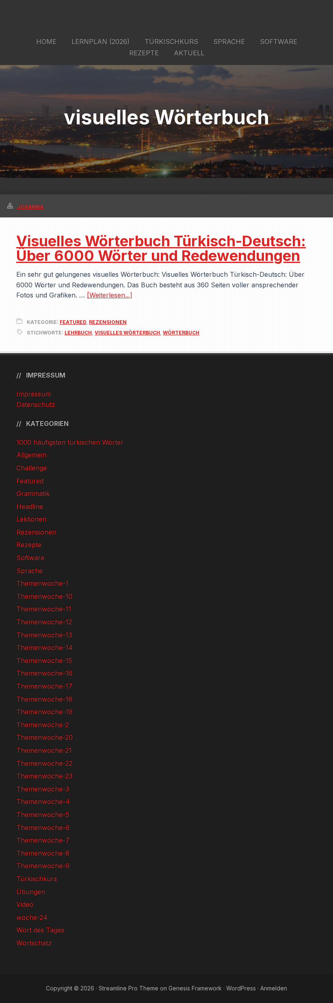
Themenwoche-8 (42, 853)
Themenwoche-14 (44, 647)
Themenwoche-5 (42, 814)
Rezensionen (108, 322)
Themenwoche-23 (44, 776)
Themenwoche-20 (44, 737)
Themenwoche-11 (43, 609)
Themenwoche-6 (42, 827)
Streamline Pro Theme (128, 988)
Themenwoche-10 (44, 596)
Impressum (33, 394)
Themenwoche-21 (43, 750)
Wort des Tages (40, 930)
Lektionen (31, 519)
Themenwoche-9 (42, 866)
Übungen (30, 892)
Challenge (31, 468)
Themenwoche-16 (44, 673)
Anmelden (273, 988)
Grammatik (33, 493)
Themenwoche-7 (42, 840)
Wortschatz (34, 943)
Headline (29, 506)
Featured (73, 322)
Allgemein (31, 455)
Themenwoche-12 (44, 622)
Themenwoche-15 (44, 660)
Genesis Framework (195, 988)
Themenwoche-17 (44, 686)
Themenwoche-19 (44, 712)
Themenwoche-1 (42, 583)
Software (30, 558)
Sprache (29, 571)
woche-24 (32, 917)
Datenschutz (35, 404)
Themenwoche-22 (44, 763)
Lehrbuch (78, 333)
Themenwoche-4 (43, 801)
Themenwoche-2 (42, 725)
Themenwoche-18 (44, 699)
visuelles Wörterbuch (127, 333)
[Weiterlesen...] (109, 295)
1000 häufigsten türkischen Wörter (69, 442)
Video (24, 904)
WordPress (241, 988)
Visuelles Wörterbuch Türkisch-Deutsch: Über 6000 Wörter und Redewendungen (161, 248)
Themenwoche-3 (42, 789)
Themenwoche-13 (44, 635)
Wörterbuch (181, 333)
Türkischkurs (36, 879)
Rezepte (28, 545)
